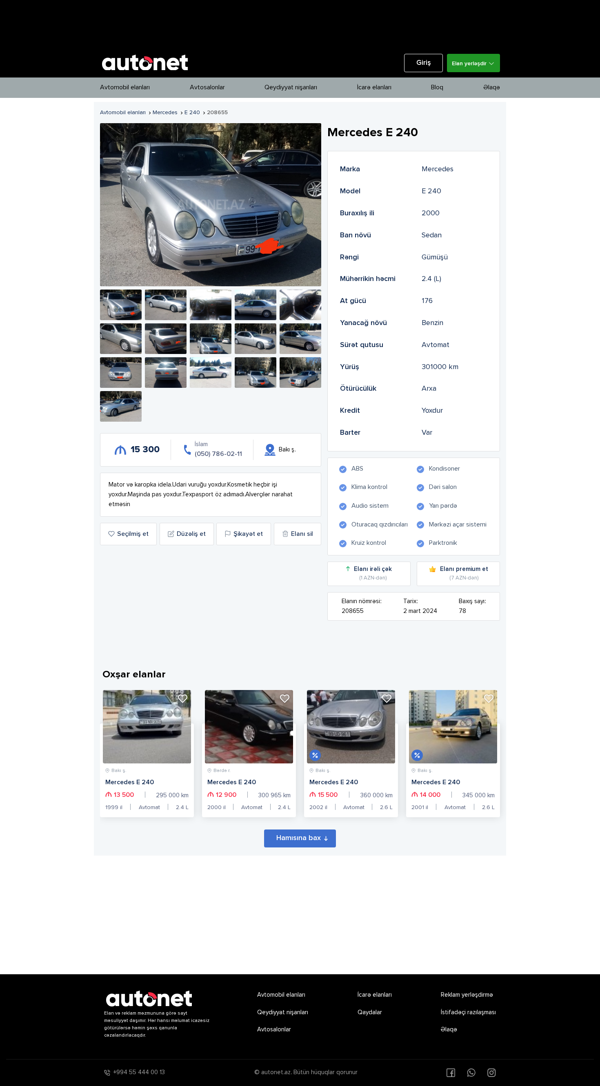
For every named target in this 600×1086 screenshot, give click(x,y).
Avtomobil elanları (125, 87)
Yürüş (349, 367)
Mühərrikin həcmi (368, 279)
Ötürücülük (358, 388)
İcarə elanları (374, 87)
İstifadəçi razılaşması (468, 1012)
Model (350, 191)
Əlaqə (491, 87)
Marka (350, 169)
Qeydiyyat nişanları (290, 87)
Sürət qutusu (361, 345)
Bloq (437, 87)
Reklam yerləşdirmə (467, 995)
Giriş (423, 63)
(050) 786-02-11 (218, 454)
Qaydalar (370, 1012)
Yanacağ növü (363, 323)
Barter (350, 432)
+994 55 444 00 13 (139, 1072)
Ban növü (355, 235)
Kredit (350, 410)
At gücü (353, 301)
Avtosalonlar (207, 87)
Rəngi (349, 257)
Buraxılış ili (357, 213)
